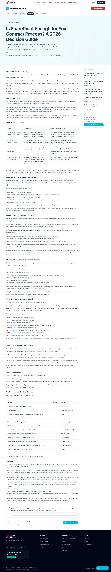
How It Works (72, 2)
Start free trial (97, 8)
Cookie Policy (89, 544)
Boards (44, 2)
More (7, 52)
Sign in (94, 2)
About (64, 547)
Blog (63, 541)
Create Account (44, 541)
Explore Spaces (44, 538)
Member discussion (71, 523)
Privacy (87, 538)
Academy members (60, 2)
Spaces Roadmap (44, 544)
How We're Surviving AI (68, 538)
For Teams (43, 547)
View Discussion (93, 124)
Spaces (37, 2)
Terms (86, 541)
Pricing (50, 2)
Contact (64, 550)
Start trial (101, 2)
